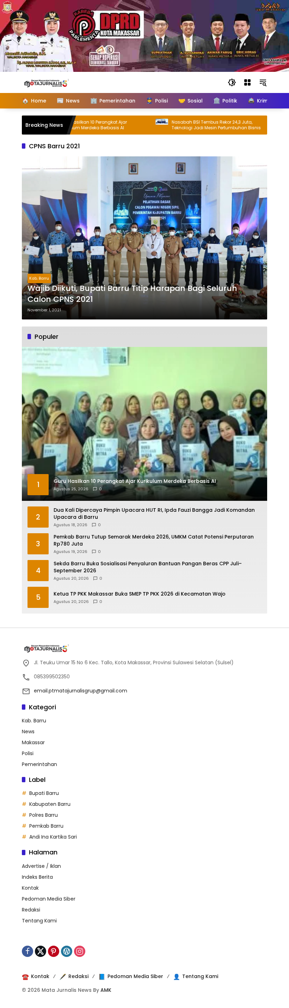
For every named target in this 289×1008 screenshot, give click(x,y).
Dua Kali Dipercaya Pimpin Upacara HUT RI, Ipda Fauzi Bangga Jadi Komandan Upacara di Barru (154, 514)
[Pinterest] (53, 951)
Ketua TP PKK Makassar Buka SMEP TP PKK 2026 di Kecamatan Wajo (140, 594)
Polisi (27, 753)
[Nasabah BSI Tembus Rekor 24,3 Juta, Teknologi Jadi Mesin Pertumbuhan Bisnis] (137, 125)
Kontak (30, 887)
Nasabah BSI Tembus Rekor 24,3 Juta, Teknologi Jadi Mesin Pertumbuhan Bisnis (191, 125)
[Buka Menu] (247, 82)
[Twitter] (40, 951)
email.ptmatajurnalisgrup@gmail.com (80, 690)
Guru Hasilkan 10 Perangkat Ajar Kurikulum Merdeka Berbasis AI (69, 125)
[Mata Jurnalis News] (57, 82)
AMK (105, 990)
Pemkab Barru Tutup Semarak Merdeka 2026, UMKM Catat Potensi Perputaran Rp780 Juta (154, 540)
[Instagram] (79, 951)
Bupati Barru (44, 793)
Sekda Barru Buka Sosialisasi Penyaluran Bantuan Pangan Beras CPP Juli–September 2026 (148, 567)
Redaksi (31, 909)
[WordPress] (66, 951)
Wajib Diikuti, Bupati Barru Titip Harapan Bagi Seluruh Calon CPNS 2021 (132, 294)
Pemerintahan (39, 764)
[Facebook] (27, 951)
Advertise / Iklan (41, 866)
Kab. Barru (39, 278)
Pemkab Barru (46, 825)
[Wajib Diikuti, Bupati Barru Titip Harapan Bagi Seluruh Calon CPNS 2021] (144, 238)
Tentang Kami (39, 920)
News (28, 731)
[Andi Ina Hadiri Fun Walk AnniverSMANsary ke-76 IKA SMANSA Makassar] (250, 125)
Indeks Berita (37, 877)
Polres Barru (43, 815)
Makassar (33, 742)
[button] (232, 82)
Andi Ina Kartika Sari (53, 836)
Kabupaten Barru (49, 804)
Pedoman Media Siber (48, 898)
